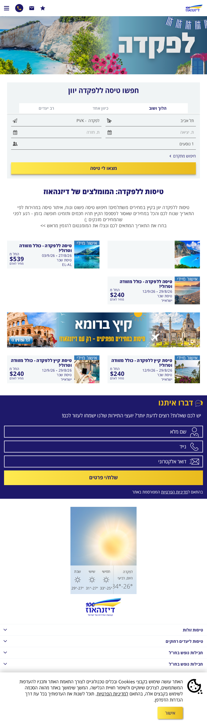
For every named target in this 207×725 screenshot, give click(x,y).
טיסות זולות (193, 630)
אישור (170, 713)
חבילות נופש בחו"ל (186, 652)
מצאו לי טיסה (103, 168)
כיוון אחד (100, 108)
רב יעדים (46, 108)
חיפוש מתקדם (183, 156)
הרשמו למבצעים (42, 8)
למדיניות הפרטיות (112, 694)
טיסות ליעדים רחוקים (184, 641)
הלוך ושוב (158, 108)
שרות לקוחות (31, 8)
